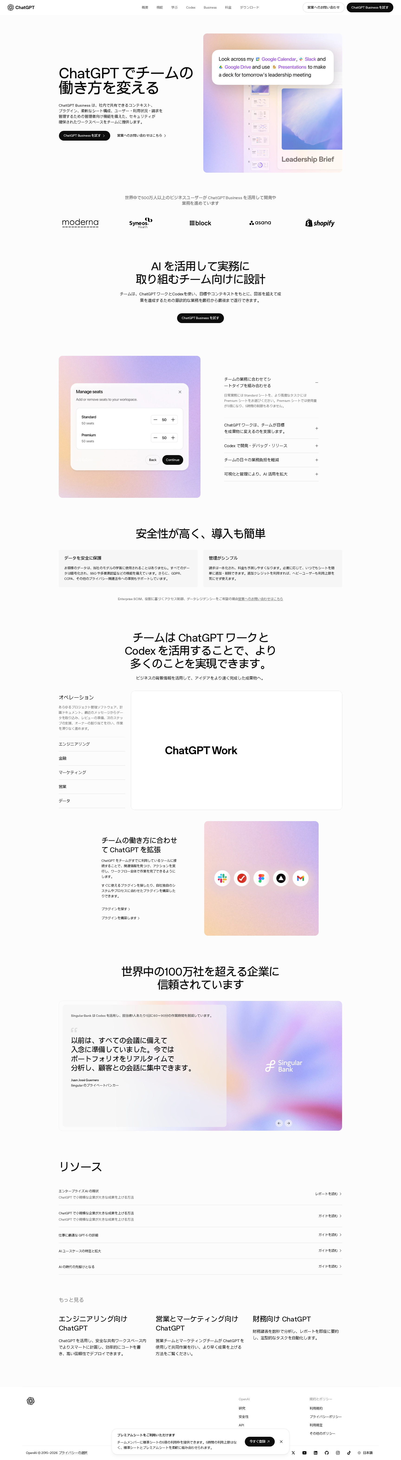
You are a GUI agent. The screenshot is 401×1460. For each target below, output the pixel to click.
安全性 (244, 1417)
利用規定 (316, 1425)
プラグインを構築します (119, 918)
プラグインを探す (114, 909)
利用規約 (316, 1408)
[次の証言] (288, 1123)
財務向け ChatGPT (282, 1319)
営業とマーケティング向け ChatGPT (197, 1323)
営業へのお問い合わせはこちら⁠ (260, 599)
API (241, 1425)
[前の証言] (279, 1123)
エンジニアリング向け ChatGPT (93, 1323)
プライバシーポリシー (326, 1417)
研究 (242, 1408)
